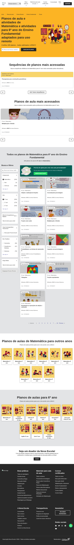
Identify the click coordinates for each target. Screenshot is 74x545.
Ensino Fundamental (31, 14)
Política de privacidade (42, 516)
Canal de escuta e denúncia (43, 518)
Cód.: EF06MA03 (51, 229)
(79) (16, 251)
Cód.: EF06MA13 (51, 201)
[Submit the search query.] (28, 49)
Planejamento (21, 490)
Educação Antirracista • (61, 478)
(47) (16, 246)
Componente (6, 175)
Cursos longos (59, 493)
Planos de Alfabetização (42, 485)
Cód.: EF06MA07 (25, 229)
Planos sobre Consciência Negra (43, 481)
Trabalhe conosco (22, 518)
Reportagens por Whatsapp (24, 500)
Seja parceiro (20, 520)
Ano (4, 195)
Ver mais (5, 189)
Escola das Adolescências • (24, 495)
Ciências (6, 185)
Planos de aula (10, 14)
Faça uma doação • (22, 523)
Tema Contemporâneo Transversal (8, 228)
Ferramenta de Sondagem (43, 478)
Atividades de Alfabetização (43, 496)
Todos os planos (40, 476)
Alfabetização (20, 483)
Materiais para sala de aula (35, 2)
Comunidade (53, 2)
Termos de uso (40, 511)
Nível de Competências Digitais (8, 215)
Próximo (61, 323)
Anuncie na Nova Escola (23, 528)
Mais (60, 2)
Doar (37, 459)
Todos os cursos (59, 476)
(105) (15, 185)
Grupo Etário (6, 260)
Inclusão (19, 486)
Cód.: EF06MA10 (25, 201)
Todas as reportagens (22, 474)
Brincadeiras (20, 488)
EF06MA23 (6, 86)
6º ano (40, 14)
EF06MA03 (6, 132)
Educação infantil (21, 481)
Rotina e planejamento (61, 488)
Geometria (7, 243)
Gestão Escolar (21, 493)
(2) (16, 232)
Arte (5, 182)
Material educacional (41, 489)
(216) (15, 205)
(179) (15, 202)
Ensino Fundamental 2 (61, 485)
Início (2, 14)
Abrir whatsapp (40, 173)
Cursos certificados (45, 2)
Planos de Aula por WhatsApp (41, 493)
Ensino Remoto (20, 14)
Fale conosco (20, 513)
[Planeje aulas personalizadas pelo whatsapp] (71, 526)
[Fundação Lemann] (66, 539)
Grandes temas (21, 476)
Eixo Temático (6, 239)
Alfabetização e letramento (62, 483)
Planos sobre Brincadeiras (43, 487)
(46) (16, 243)
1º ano (6, 202)
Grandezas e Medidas (7, 247)
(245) (15, 179)
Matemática (7, 179)
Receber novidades (62, 512)
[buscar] (20, 3)
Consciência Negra (22, 478)
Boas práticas (26, 2)
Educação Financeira (9, 232)
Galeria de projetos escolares (24, 497)
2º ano (6, 205)
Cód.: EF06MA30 (25, 257)
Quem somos (20, 516)
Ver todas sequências (37, 92)
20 (57, 323)
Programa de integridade (42, 513)
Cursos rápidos (59, 490)
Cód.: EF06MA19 (25, 286)
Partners (19, 525)
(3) (16, 182)
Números (6, 251)
